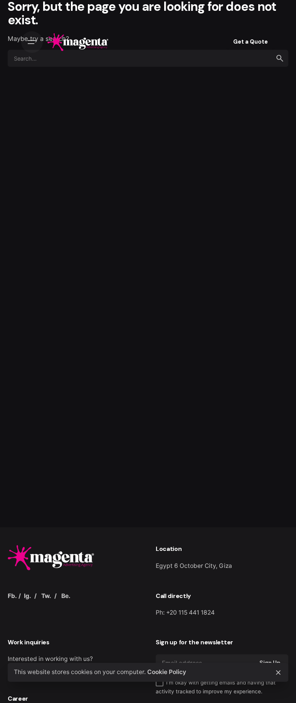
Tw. (46, 596)
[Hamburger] (32, 42)
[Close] (278, 672)
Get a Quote (250, 42)
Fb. (12, 596)
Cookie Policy (166, 672)
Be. (66, 596)
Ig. (27, 596)
